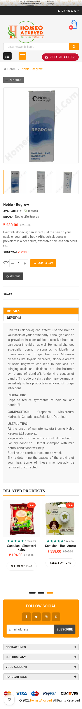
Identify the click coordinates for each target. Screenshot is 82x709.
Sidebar (15, 80)
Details (13, 310)
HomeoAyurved (41, 700)
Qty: (6, 262)
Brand (8, 216)
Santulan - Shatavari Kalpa (21, 547)
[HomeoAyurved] (41, 3)
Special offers (63, 57)
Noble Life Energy (27, 216)
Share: (8, 294)
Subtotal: (10, 252)
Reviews (14, 317)
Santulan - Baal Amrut (60, 546)
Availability (12, 211)
